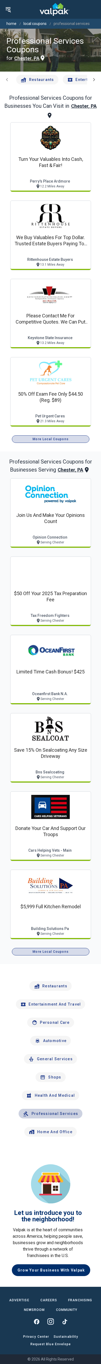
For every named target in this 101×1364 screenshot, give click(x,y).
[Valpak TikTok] (64, 1321)
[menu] (8, 9)
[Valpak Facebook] (36, 1321)
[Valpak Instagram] (50, 1321)
